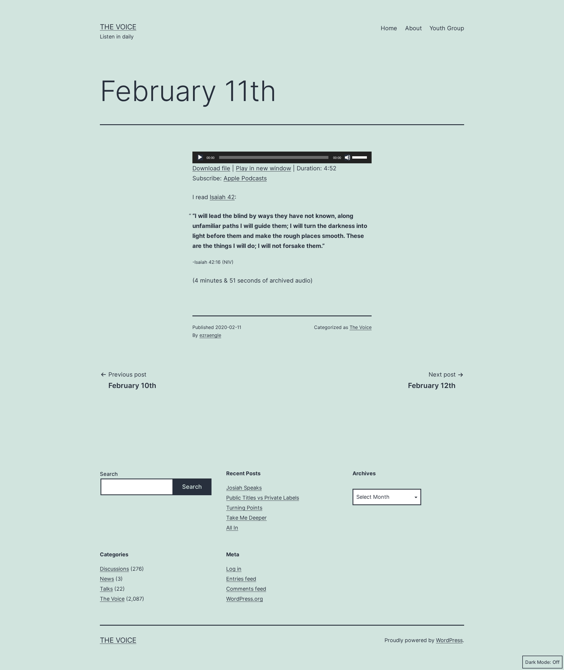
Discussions (114, 569)
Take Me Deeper (246, 518)
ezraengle (210, 335)
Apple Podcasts (245, 178)
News (107, 579)
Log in (233, 569)
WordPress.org (244, 599)
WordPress (449, 640)
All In (232, 528)
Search (109, 474)
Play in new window (263, 168)
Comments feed (246, 589)
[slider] (360, 157)
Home (389, 28)
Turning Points (244, 508)
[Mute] (347, 157)
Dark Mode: (538, 662)
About (413, 28)
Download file (211, 168)
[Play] (200, 157)
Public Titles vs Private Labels (262, 498)
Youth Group (446, 28)
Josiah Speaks (244, 488)
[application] (282, 157)
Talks (106, 589)
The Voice (118, 27)
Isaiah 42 (222, 197)
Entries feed (241, 579)
